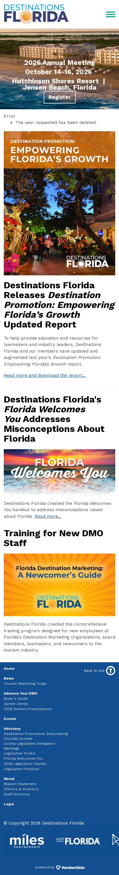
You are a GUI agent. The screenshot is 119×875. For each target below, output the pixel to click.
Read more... (48, 516)
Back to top (94, 671)
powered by (45, 867)
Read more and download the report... (45, 375)
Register (60, 97)
